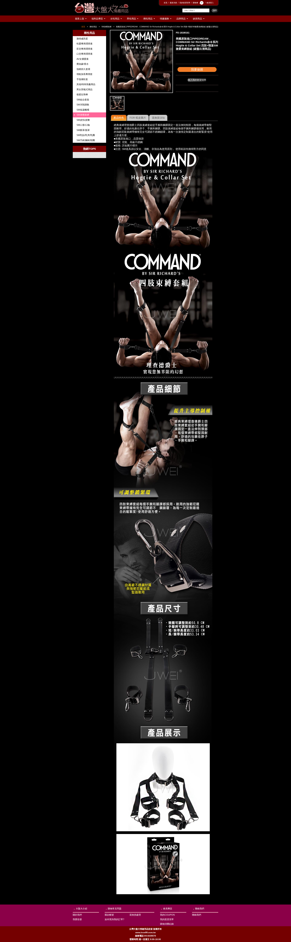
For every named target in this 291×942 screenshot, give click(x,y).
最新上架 (79, 18)
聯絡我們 (199, 908)
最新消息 (173, 3)
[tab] (119, 118)
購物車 (197, 3)
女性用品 (114, 18)
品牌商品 (181, 18)
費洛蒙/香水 (83, 64)
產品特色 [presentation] (119, 117)
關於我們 (77, 914)
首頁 (165, 3)
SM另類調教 (83, 104)
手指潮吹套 (82, 79)
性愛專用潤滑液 (84, 43)
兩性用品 (147, 18)
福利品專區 (97, 18)
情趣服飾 (164, 18)
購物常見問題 (114, 908)
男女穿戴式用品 (84, 89)
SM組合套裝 (83, 99)
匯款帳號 (109, 914)
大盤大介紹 (81, 908)
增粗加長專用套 (84, 74)
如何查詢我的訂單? (114, 919)
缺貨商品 (197, 18)
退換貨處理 (135, 914)
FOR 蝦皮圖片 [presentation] (138, 117)
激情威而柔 (82, 38)
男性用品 (131, 18)
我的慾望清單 (184, 3)
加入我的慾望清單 (197, 80)
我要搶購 (197, 69)
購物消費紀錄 (167, 924)
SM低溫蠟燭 (83, 109)
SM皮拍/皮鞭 (83, 120)
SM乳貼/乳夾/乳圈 (86, 135)
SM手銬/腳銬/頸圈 (86, 140)
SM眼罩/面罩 (83, 130)
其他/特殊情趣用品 (86, 84)
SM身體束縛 (106, 27)
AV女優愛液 (83, 59)
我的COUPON (167, 914)
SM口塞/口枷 (83, 125)
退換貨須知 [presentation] (158, 117)
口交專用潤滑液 (84, 53)
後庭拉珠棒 (82, 94)
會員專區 (167, 908)
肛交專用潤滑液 (84, 48)
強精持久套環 (83, 69)
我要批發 (77, 919)
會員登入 (210, 3)
